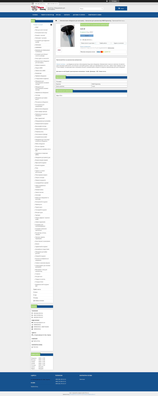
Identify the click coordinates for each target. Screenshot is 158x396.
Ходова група (38, 207)
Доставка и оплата (38, 300)
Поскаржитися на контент (76, 394)
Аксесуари (38, 195)
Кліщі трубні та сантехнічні (42, 58)
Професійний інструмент (41, 129)
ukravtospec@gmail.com (39, 322)
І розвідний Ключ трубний (41, 182)
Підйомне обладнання (40, 76)
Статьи (35, 292)
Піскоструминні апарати (41, 175)
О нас (35, 295)
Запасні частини (60, 64)
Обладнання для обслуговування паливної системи (41, 88)
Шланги (37, 244)
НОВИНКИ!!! (38, 47)
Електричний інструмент (41, 201)
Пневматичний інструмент (41, 123)
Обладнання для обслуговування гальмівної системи (42, 83)
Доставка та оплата (79, 14)
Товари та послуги (46, 14)
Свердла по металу (40, 279)
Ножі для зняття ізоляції (41, 30)
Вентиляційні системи (40, 126)
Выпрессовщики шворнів (41, 160)
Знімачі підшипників (40, 222)
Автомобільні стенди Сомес (42, 249)
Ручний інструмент (40, 165)
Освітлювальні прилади (41, 134)
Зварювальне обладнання (41, 92)
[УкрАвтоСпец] (38, 8)
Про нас (58, 14)
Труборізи (37, 215)
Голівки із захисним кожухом (42, 263)
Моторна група (39, 212)
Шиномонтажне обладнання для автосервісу (72, 20)
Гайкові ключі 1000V (40, 70)
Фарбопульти (38, 204)
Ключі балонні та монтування (42, 241)
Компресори (38, 73)
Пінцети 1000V (39, 68)
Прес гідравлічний (39, 118)
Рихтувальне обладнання (41, 102)
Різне (36, 168)
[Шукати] (102, 8)
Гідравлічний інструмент (41, 246)
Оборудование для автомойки (42, 121)
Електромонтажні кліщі (41, 32)
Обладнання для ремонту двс (42, 157)
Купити (87, 35)
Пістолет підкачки (39, 146)
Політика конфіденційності (89, 394)
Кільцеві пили (38, 276)
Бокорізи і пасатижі (40, 35)
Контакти (67, 14)
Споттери (37, 95)
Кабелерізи (38, 44)
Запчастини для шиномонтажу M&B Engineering (98, 20)
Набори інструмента (40, 65)
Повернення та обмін (94, 14)
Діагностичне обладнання (41, 108)
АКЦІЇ (36, 27)
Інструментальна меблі (41, 137)
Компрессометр (39, 189)
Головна (35, 14)
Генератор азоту (39, 131)
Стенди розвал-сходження (42, 78)
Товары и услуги (38, 24)
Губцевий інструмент (40, 256)
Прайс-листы (37, 289)
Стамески (37, 274)
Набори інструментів (40, 180)
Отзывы (35, 297)
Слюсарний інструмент (41, 209)
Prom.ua (87, 393)
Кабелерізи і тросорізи (40, 38)
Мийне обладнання (40, 143)
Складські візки (39, 281)
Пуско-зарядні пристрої (41, 111)
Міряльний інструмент (40, 162)
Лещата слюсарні (39, 177)
